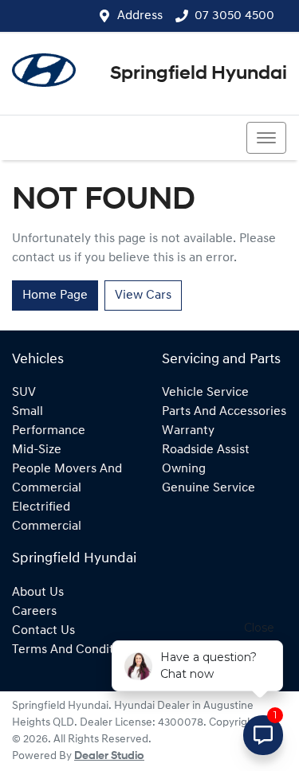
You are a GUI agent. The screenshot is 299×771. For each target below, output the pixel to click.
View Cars (143, 295)
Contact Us (43, 630)
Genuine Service (208, 488)
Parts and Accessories (224, 411)
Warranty (188, 431)
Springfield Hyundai (198, 74)
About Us (38, 592)
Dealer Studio (109, 756)
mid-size (36, 450)
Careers (34, 611)
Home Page (55, 295)
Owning (184, 469)
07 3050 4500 (234, 16)
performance (48, 431)
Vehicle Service (205, 392)
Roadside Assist (206, 450)
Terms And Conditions (74, 650)
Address (140, 16)
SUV (24, 392)
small (27, 411)
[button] (266, 138)
